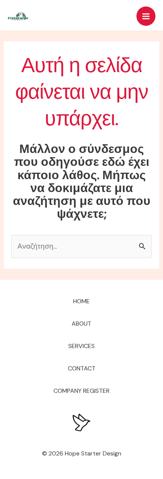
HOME (81, 301)
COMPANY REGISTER (81, 391)
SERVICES (81, 346)
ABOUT (81, 324)
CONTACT (82, 368)
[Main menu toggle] (146, 16)
